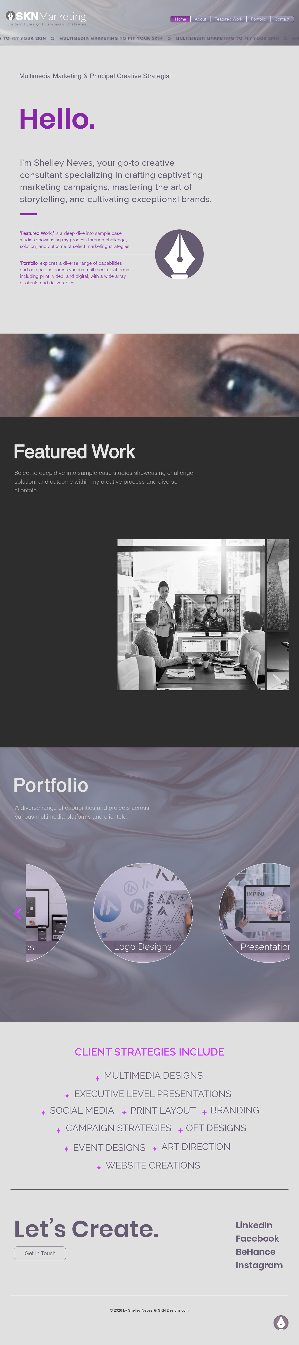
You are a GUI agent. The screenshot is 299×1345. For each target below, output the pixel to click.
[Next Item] (281, 614)
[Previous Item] (17, 614)
